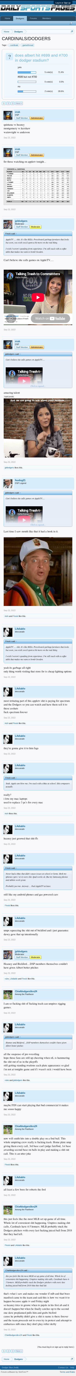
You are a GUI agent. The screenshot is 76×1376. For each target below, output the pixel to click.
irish (17, 112)
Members (46, 18)
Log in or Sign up (63, 3)
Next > (19, 103)
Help (72, 1367)
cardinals (14, 45)
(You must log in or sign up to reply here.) (55, 1347)
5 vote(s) (49, 72)
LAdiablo (20, 628)
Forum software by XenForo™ (14, 1372)
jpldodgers (21, 221)
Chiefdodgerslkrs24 (26, 991)
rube (7, 979)
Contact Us (63, 1367)
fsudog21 (20, 480)
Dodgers (20, 18)
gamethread (28, 45)
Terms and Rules (67, 1372)
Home (7, 18)
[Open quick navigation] (72, 31)
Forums (33, 18)
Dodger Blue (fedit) (10, 1367)
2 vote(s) (49, 91)
